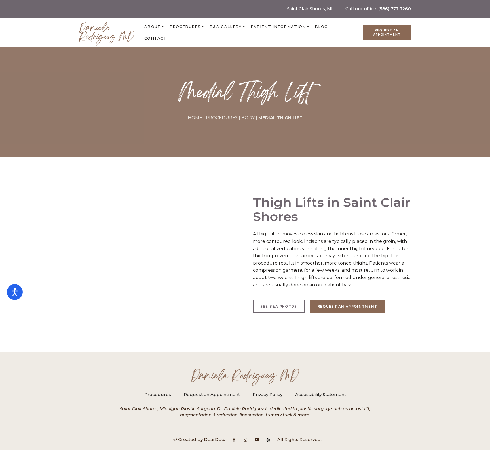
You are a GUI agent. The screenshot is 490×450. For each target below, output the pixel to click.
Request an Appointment (212, 394)
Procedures (157, 394)
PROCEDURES (185, 26)
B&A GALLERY (226, 26)
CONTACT (155, 38)
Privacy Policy (267, 394)
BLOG (321, 26)
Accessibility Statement (320, 394)
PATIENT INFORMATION (278, 26)
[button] (387, 32)
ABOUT (152, 26)
